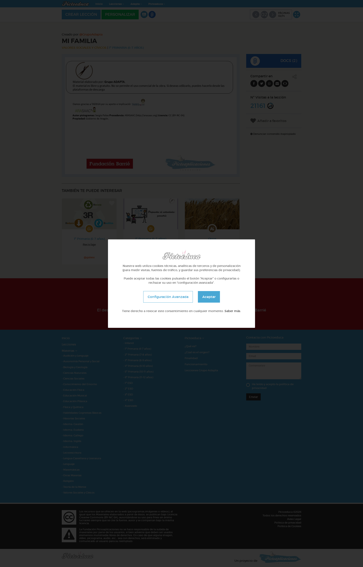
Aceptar (209, 296)
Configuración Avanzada (168, 296)
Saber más (232, 311)
